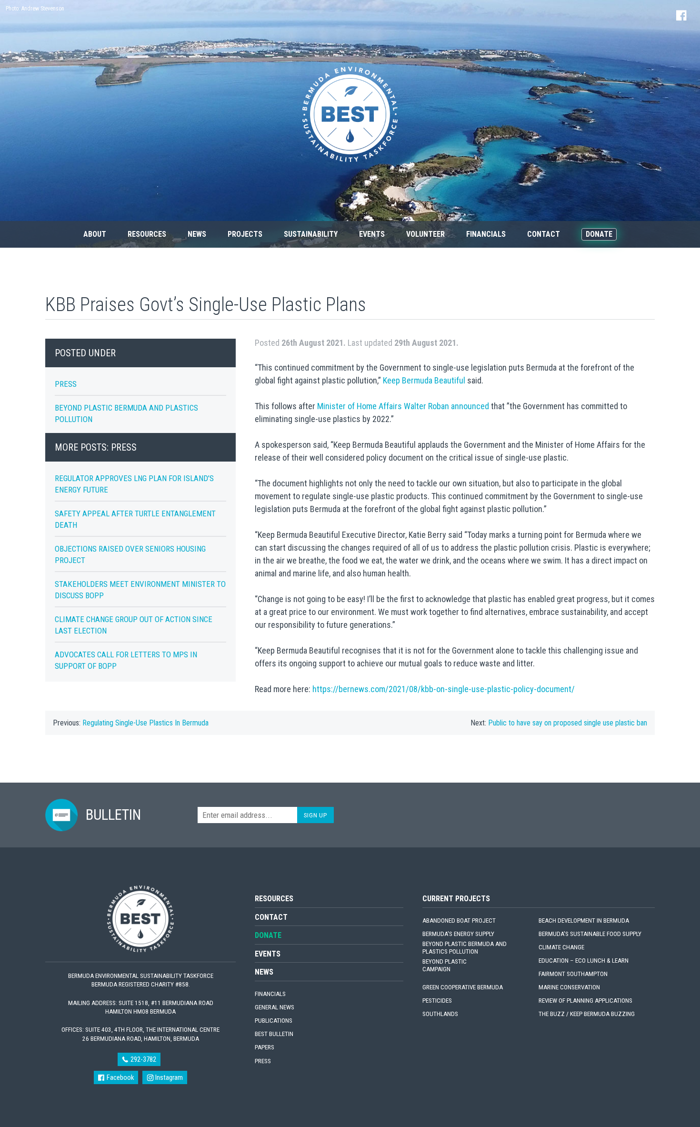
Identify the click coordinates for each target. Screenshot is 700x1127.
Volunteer (425, 234)
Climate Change (561, 947)
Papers (264, 1047)
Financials (486, 234)
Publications (273, 1020)
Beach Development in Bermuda (584, 920)
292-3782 (142, 1059)
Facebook (119, 1077)
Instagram (168, 1077)
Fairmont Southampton (573, 973)
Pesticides (437, 1000)
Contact (543, 234)
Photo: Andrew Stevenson (35, 8)
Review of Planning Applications (585, 1000)
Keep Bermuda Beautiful (424, 380)
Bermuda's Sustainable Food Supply (590, 933)
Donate (599, 234)
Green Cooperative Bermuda (462, 987)
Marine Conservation (569, 987)
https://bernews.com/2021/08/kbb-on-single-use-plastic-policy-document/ (443, 689)
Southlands (440, 1013)
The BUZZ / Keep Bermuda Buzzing (587, 1013)
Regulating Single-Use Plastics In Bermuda (145, 722)
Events (372, 234)
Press (66, 384)
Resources (147, 234)
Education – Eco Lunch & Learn (584, 960)
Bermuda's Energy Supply (458, 933)
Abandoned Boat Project (459, 920)
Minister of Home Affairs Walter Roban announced (403, 406)
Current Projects (456, 898)
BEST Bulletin (274, 1033)
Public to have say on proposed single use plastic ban (567, 722)
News (197, 234)
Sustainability (311, 234)
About (94, 234)
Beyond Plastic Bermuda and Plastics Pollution (464, 947)
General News (274, 1007)
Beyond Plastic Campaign (444, 965)
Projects (245, 234)
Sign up (316, 815)
